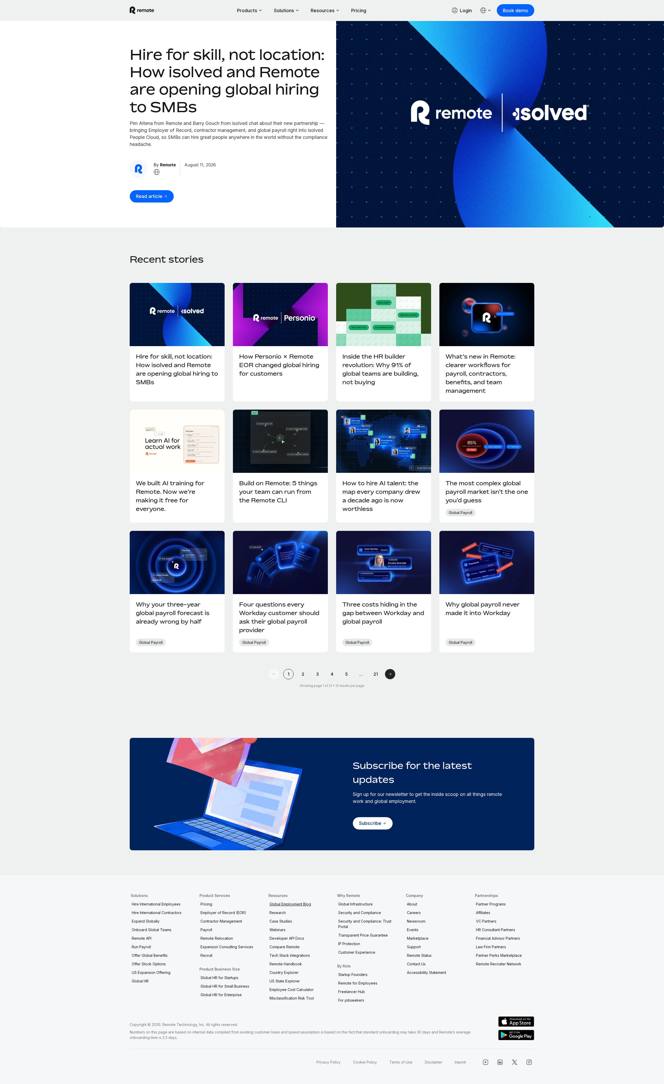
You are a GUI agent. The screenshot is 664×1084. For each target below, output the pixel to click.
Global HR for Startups (219, 977)
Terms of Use (400, 1062)
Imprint (460, 1062)
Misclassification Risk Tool (291, 998)
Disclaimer (433, 1062)
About (412, 904)
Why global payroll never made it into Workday (483, 608)
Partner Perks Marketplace (499, 955)
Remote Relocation (216, 938)
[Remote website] (157, 172)
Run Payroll (141, 947)
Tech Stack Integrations (289, 955)
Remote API (141, 938)
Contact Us (416, 964)
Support (414, 947)
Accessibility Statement (426, 972)
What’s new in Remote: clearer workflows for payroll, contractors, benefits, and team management (480, 373)
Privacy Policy (328, 1062)
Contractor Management (221, 921)
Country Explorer (284, 972)
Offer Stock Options (149, 964)
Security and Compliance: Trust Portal (364, 924)
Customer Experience (356, 952)
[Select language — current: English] (486, 10)
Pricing (358, 10)
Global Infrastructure (355, 904)
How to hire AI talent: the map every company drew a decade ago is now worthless (381, 496)
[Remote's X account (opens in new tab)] (514, 1062)
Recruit (206, 955)
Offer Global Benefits (150, 955)
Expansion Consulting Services (226, 947)
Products (247, 10)
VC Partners (486, 921)
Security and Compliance (359, 912)
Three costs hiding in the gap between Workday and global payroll (383, 613)
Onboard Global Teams (151, 930)
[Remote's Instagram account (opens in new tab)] (529, 1062)
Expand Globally (146, 921)
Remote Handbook (285, 964)
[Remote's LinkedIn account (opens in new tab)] (500, 1062)
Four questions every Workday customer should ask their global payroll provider (279, 617)
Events (412, 930)
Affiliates (483, 912)
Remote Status (419, 955)
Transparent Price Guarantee (363, 935)
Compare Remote (284, 947)
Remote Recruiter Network (498, 964)
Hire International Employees (156, 904)
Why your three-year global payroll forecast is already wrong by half (172, 613)
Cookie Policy (365, 1062)
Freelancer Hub (351, 991)
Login (466, 10)
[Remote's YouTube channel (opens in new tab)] (485, 1062)
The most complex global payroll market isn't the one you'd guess (487, 492)
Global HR (140, 981)
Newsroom (416, 921)
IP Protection (349, 944)
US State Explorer (284, 981)
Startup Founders (353, 974)
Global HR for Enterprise (221, 995)
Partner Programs (491, 904)
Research (277, 912)
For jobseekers (351, 1000)
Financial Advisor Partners (498, 938)
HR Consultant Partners (495, 930)
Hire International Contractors (157, 912)
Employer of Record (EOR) (223, 912)
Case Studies (280, 921)
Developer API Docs (286, 938)
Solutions (284, 10)
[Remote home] (142, 10)
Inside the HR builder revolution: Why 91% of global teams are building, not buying (380, 369)
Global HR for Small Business (224, 986)
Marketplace (417, 938)
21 (376, 674)
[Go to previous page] (274, 674)
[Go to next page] (390, 674)
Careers (414, 912)
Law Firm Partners (491, 947)
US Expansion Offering (151, 972)
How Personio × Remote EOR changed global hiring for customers (279, 365)
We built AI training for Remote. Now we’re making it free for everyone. (170, 496)
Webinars (277, 930)
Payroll (206, 930)
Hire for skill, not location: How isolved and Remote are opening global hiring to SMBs (227, 81)
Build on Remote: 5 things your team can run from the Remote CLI (278, 492)
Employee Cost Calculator (291, 989)
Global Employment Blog (290, 904)
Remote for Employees (357, 983)
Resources (323, 10)
